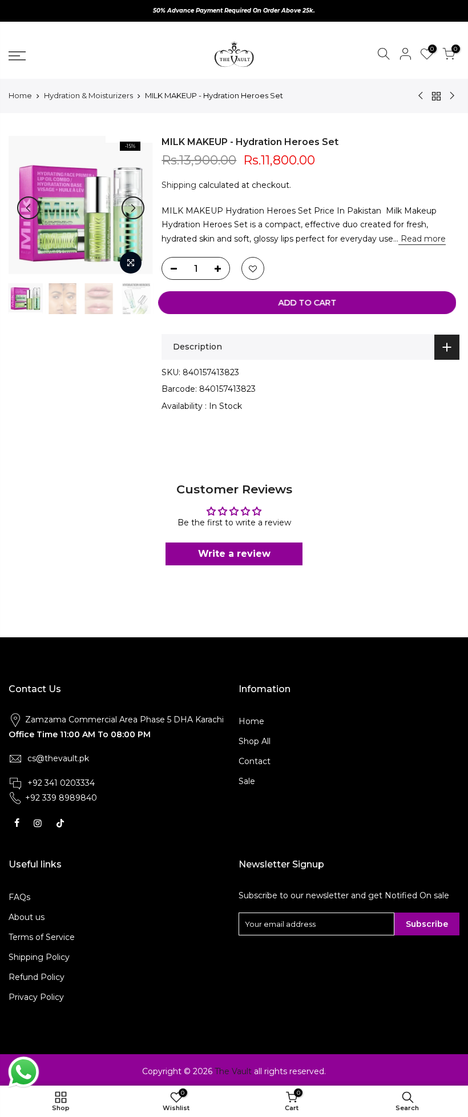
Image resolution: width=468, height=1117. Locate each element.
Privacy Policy (36, 997)
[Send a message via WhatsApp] (24, 1072)
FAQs (19, 897)
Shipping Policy (39, 957)
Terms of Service (42, 937)
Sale (247, 781)
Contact (255, 761)
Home (20, 95)
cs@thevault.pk (58, 758)
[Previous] (28, 207)
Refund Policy (36, 977)
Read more (422, 239)
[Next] (133, 207)
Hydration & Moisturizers (88, 95)
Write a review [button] (234, 553)
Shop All (255, 741)
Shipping (179, 185)
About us (27, 917)
